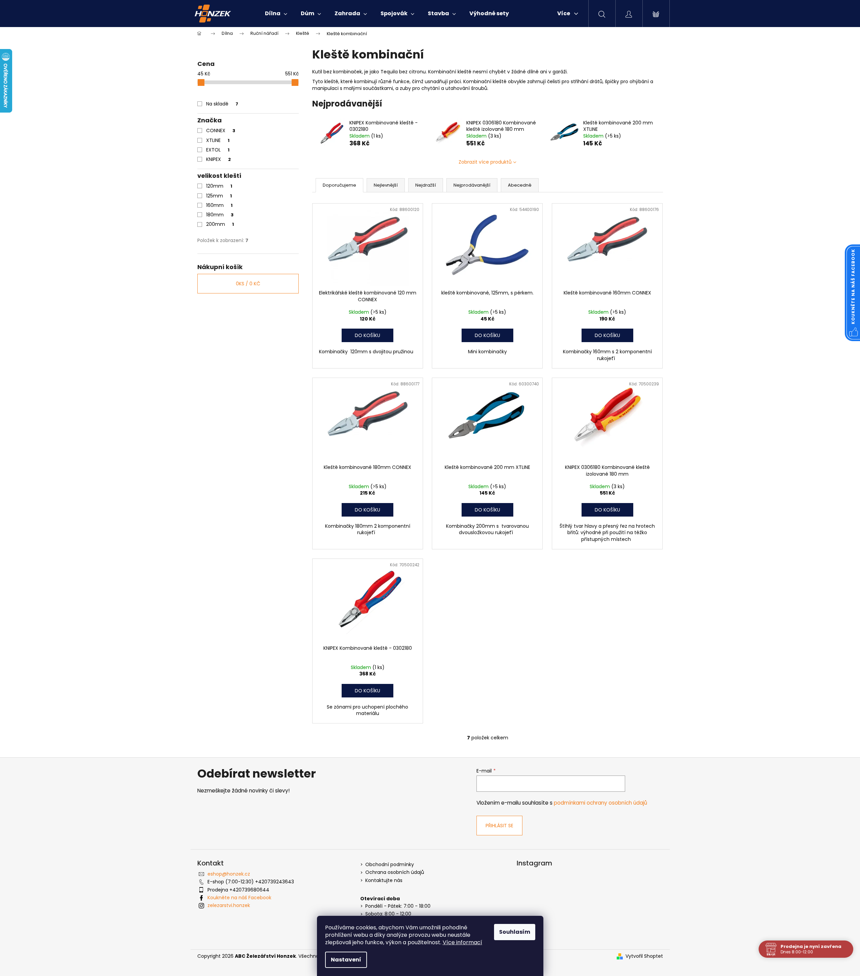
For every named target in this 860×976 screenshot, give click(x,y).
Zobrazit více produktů (485, 162)
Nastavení (346, 959)
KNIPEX (218, 159)
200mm (220, 224)
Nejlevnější (386, 185)
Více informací (462, 942)
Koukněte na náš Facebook (239, 897)
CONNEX (220, 130)
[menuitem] (276, 13)
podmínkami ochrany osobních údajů (600, 802)
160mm (219, 205)
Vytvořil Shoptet (644, 956)
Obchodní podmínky (389, 864)
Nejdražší (425, 185)
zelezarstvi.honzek (228, 905)
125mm (219, 195)
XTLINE (217, 140)
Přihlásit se (499, 825)
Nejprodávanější (471, 185)
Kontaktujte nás (383, 880)
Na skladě (222, 103)
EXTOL (217, 149)
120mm (219, 186)
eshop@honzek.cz (228, 874)
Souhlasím (514, 932)
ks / (248, 283)
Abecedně (520, 185)
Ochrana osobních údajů (394, 872)
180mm (220, 214)
